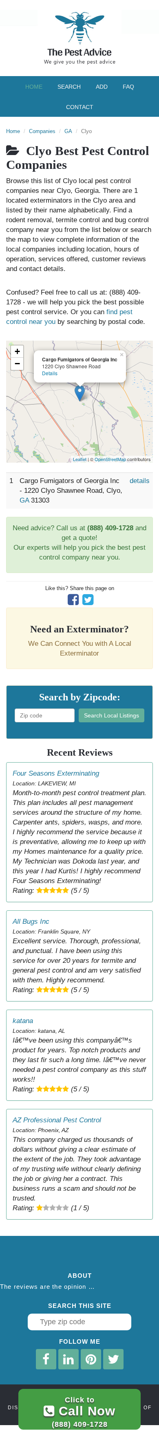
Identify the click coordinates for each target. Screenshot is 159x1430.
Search (69, 86)
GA (68, 131)
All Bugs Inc (31, 921)
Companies (42, 131)
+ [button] (17, 351)
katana (23, 1021)
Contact (79, 107)
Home (33, 86)
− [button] (17, 364)
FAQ (128, 86)
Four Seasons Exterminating (56, 773)
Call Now (83, 1411)
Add (102, 86)
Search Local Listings (111, 715)
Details (49, 373)
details (140, 481)
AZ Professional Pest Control (57, 1120)
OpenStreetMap (110, 459)
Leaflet (79, 459)
